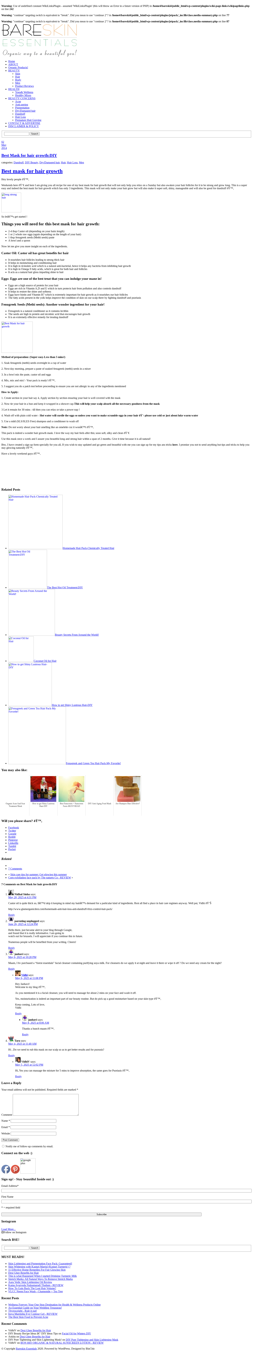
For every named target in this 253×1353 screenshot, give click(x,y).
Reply (11, 914)
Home (11, 61)
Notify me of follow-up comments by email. (29, 1146)
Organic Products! (18, 67)
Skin (17, 73)
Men (17, 82)
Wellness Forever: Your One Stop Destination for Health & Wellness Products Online (54, 1304)
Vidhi (24, 975)
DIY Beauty (31, 162)
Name (5, 1120)
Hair (17, 76)
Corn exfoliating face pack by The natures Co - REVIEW (39, 877)
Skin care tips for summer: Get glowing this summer (38, 874)
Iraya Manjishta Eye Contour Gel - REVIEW (32, 1313)
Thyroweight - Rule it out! (22, 1310)
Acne (18, 101)
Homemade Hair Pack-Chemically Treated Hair (88, 548)
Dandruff (20, 113)
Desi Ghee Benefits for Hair (35, 1330)
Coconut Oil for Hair (45, 660)
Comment (6, 1114)
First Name (7, 1196)
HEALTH (13, 89)
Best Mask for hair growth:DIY (29, 155)
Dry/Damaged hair (25, 110)
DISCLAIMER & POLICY (23, 126)
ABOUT (13, 64)
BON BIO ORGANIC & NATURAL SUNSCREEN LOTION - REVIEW (62, 1342)
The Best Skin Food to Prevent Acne (28, 1317)
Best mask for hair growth (32, 171)
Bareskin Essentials (26, 1348)
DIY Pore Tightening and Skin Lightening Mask (92, 1339)
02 (2, 141)
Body (18, 79)
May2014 (4, 146)
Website (5, 1133)
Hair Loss (20, 116)
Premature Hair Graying (28, 120)
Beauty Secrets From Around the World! (77, 634)
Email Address (10, 1185)
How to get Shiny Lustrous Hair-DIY (72, 705)
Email (5, 1127)
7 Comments (15, 868)
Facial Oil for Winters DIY (76, 1333)
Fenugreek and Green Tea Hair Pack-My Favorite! (93, 763)
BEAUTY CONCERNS (21, 98)
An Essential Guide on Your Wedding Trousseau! (35, 1307)
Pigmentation (22, 107)
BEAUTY (14, 70)
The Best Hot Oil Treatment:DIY (65, 587)
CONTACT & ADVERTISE (24, 123)
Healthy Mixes (23, 95)
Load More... (8, 1229)
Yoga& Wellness (24, 92)
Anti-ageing (21, 104)
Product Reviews (24, 86)
